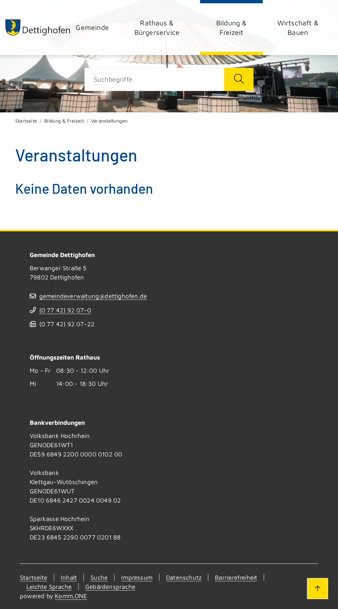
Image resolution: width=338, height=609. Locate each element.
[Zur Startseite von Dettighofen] (38, 27)
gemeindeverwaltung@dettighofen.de (93, 296)
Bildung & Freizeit (231, 27)
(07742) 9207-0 (65, 310)
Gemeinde (92, 27)
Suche (99, 577)
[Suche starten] (239, 79)
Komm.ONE (71, 595)
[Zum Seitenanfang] (317, 588)
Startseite (26, 121)
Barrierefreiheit (236, 577)
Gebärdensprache (110, 586)
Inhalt (69, 577)
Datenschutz (183, 577)
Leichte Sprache (49, 586)
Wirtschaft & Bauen (298, 27)
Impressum (136, 577)
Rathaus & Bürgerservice (157, 27)
